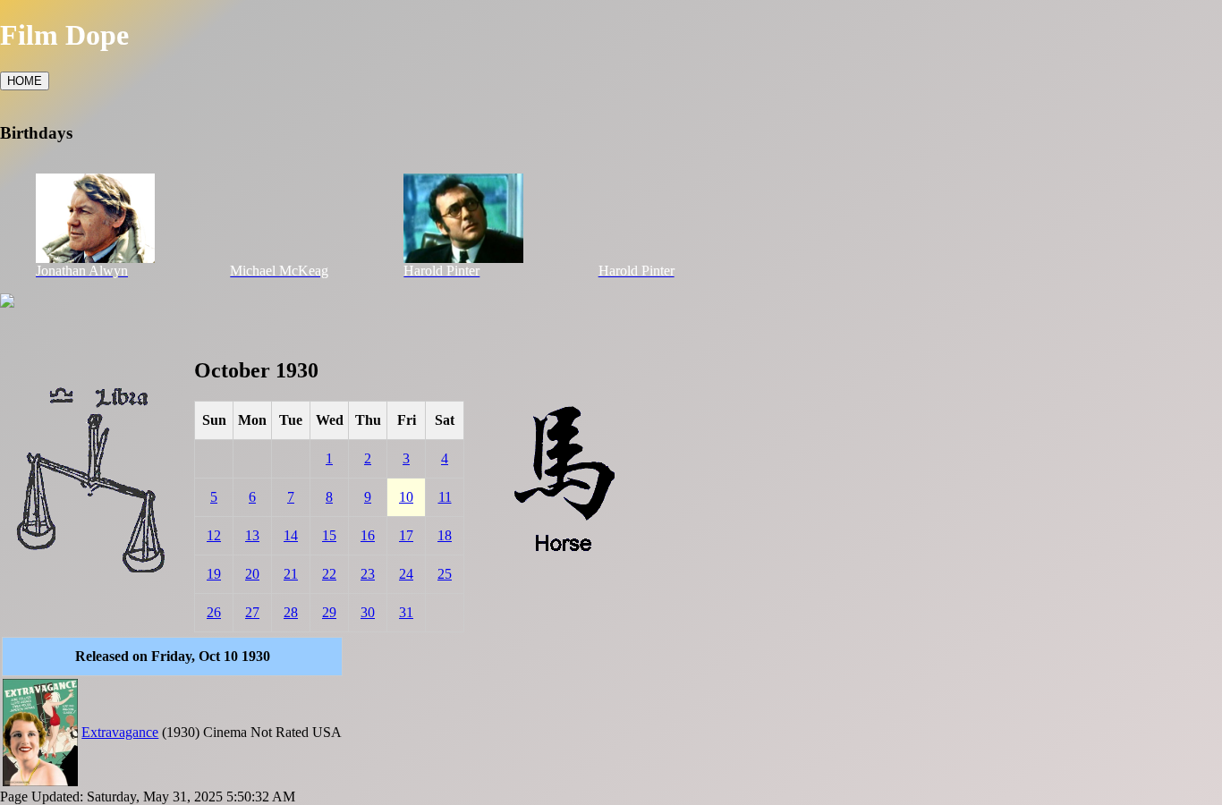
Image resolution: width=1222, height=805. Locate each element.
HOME (24, 81)
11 (445, 496)
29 (329, 612)
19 (214, 573)
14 (291, 535)
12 (214, 535)
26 (214, 612)
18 (444, 535)
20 (252, 573)
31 (406, 612)
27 (252, 612)
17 (406, 535)
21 (291, 573)
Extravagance (119, 732)
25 (444, 573)
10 (406, 496)
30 (368, 612)
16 (368, 535)
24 (406, 573)
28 (291, 612)
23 (368, 573)
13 (252, 535)
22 (329, 573)
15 (329, 535)
